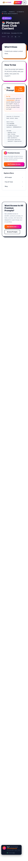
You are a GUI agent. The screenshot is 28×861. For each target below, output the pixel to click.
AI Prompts (20, 11)
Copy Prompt (20, 89)
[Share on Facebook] (11, 36)
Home (5, 11)
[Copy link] (19, 36)
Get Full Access (12, 226)
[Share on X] (8, 36)
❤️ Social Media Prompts (10, 13)
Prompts (12, 11)
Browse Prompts (12, 232)
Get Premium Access (14, 164)
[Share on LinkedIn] (15, 36)
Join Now (17, 2)
